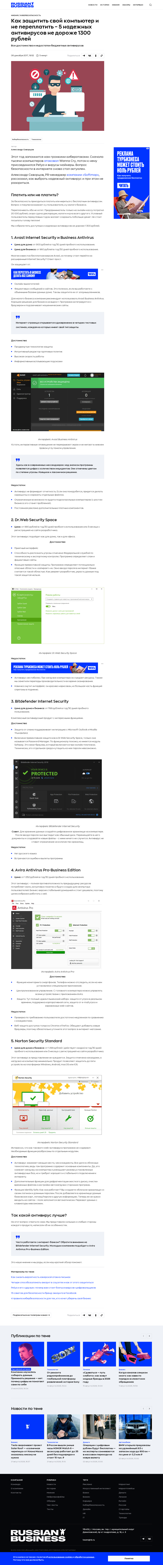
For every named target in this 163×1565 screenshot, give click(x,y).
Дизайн (86, 1509)
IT (84, 1518)
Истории (104, 5)
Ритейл (122, 1501)
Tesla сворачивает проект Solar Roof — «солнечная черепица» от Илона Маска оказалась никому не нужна (27, 1451)
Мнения (115, 5)
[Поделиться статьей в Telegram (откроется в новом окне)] (83, 55)
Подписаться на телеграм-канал (30, 1315)
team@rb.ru (89, 1540)
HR (84, 1513)
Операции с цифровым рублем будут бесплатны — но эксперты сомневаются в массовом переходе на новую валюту (99, 1451)
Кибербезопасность (30, 15)
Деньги (122, 1493)
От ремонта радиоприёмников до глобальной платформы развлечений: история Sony (63, 1377)
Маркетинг (124, 1484)
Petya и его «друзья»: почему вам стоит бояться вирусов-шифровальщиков (53, 1288)
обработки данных (84, 1557)
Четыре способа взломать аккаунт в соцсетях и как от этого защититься (52, 1282)
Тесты (50, 1509)
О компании (17, 1489)
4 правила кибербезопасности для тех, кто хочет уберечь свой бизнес (51, 1298)
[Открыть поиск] (150, 4)
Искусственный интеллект (97, 1489)
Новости (92, 5)
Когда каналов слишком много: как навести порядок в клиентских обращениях (133, 1377)
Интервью (138, 5)
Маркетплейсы (126, 1489)
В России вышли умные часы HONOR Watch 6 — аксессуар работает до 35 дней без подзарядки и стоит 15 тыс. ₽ (62, 1451)
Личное (123, 1497)
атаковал (51, 160)
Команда (15, 1484)
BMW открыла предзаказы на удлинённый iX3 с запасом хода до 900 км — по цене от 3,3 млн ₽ (134, 1450)
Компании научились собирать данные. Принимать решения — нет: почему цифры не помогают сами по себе (27, 1378)
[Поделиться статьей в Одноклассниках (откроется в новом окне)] (95, 55)
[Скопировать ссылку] (101, 55)
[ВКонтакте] (149, 1539)
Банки (86, 1493)
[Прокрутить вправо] (149, 1336)
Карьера (87, 1501)
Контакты (16, 1493)
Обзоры (126, 5)
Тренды (123, 1518)
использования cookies (60, 1557)
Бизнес (86, 1497)
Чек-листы (52, 1505)
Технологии (36, 139)
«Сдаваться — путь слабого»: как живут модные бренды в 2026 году (96, 1377)
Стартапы (124, 1509)
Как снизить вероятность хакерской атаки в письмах (40, 1277)
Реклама (87, 1484)
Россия (122, 1505)
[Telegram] (143, 1539)
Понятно (129, 1559)
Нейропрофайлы (55, 1497)
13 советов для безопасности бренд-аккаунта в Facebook (43, 1293)
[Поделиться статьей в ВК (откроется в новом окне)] (89, 55)
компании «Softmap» (83, 174)
